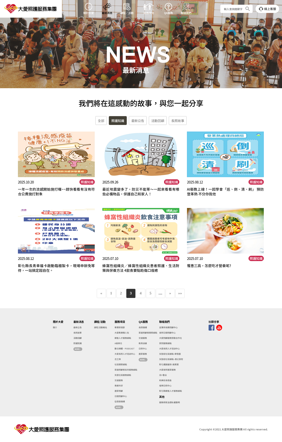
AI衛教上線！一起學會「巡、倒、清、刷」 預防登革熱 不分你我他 (225, 191)
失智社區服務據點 (123, 375)
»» (180, 293)
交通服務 (119, 380)
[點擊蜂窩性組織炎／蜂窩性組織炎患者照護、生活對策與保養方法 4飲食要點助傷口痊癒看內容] (140, 230)
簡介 (55, 327)
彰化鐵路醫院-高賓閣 (169, 364)
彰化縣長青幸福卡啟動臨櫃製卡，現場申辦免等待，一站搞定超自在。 (56, 268)
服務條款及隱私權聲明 (169, 402)
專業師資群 (120, 327)
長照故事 (177, 120)
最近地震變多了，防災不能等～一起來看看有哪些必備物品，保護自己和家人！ (140, 191)
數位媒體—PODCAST (125, 348)
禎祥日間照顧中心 (167, 332)
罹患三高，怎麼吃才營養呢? (209, 265)
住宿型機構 (120, 401)
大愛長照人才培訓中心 (125, 353)
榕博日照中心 (165, 385)
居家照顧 (119, 390)
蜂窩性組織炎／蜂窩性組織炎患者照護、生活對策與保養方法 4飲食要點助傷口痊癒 (140, 268)
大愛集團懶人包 (122, 332)
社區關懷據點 (121, 364)
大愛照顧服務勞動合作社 (170, 337)
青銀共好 (119, 385)
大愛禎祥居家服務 (167, 369)
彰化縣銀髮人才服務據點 (170, 390)
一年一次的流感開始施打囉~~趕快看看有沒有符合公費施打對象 (56, 191)
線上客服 (270, 9)
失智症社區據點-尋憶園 (170, 353)
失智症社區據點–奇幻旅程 (171, 359)
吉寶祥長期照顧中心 (168, 327)
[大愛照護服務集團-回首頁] (31, 9)
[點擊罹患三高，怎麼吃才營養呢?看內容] (225, 230)
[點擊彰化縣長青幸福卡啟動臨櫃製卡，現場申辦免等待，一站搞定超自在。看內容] (56, 230)
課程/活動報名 (100, 327)
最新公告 (137, 120)
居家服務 (143, 353)
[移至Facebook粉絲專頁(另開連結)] (211, 327)
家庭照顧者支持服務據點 (126, 369)
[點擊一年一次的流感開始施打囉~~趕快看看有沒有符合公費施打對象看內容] (56, 154)
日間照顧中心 (121, 396)
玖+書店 (163, 375)
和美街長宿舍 (165, 380)
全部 (101, 120)
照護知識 (117, 120)
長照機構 (143, 327)
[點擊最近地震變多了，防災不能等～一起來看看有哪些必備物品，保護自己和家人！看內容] (140, 154)
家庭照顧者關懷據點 (148, 332)
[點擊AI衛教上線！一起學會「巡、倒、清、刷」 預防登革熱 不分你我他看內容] (225, 154)
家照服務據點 (165, 343)
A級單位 (118, 343)
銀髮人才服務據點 (123, 337)
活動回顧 (157, 120)
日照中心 (143, 348)
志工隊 (118, 359)
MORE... (78, 349)
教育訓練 (143, 343)
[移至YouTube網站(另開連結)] (219, 327)
